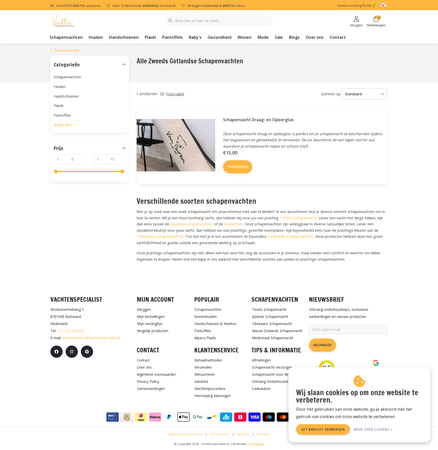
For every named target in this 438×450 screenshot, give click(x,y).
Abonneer (322, 345)
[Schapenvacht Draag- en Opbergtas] (176, 145)
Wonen (244, 37)
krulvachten (233, 224)
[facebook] (56, 352)
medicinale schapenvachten (291, 236)
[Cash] (127, 417)
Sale (279, 37)
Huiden (96, 37)
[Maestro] (269, 417)
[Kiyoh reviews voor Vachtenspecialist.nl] (375, 5)
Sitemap (243, 434)
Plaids (150, 37)
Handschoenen (124, 37)
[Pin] (112, 417)
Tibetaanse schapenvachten (160, 236)
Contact (338, 37)
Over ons (315, 37)
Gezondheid (219, 37)
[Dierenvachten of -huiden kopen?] (63, 20)
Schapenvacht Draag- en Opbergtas (258, 119)
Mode (263, 37)
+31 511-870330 (70, 330)
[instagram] (72, 352)
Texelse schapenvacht (298, 217)
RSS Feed (263, 434)
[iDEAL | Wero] (141, 417)
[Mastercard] (283, 417)
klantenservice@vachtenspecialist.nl (91, 337)
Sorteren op (330, 94)
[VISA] (254, 417)
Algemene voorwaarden (185, 434)
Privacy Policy (219, 434)
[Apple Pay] (183, 417)
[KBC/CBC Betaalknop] (226, 417)
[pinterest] (87, 352)
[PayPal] (169, 417)
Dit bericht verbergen (323, 429)
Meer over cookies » (373, 429)
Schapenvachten (66, 37)
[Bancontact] (212, 417)
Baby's (195, 37)
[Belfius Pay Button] (240, 417)
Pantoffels (172, 37)
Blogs (294, 37)
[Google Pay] (198, 417)
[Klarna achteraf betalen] (155, 417)
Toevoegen (237, 166)
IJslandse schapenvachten (191, 224)
